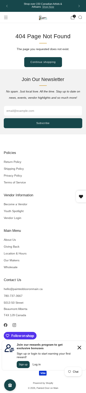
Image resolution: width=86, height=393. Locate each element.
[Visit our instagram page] (14, 325)
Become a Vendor (15, 204)
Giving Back (11, 246)
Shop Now (48, 6)
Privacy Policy (13, 175)
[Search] (80, 17)
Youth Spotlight (14, 211)
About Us (10, 239)
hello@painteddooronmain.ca (23, 289)
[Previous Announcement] (6, 6)
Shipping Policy (14, 168)
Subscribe (43, 123)
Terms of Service (15, 182)
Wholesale (11, 267)
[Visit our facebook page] (5, 325)
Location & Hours (15, 253)
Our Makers (11, 260)
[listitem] (43, 6)
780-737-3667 (13, 295)
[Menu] (6, 17)
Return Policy (12, 161)
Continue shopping (43, 62)
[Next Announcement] (79, 6)
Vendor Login (12, 218)
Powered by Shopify (43, 383)
